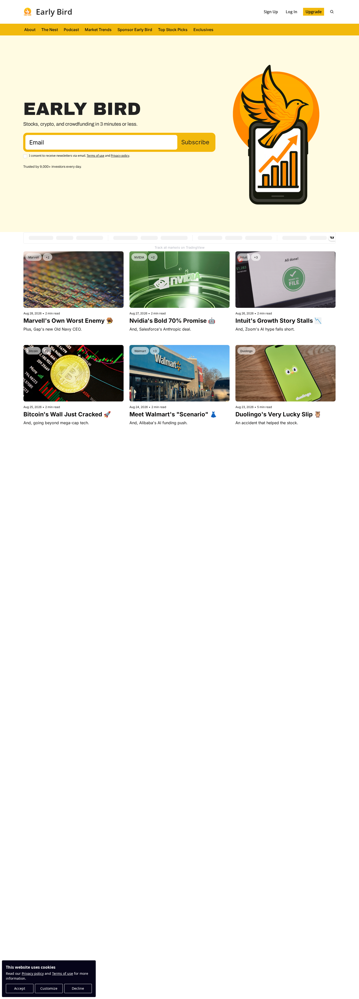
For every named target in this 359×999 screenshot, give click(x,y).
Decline (78, 988)
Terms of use (62, 973)
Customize (48, 988)
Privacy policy (33, 973)
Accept (19, 988)
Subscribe (195, 142)
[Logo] (27, 11)
